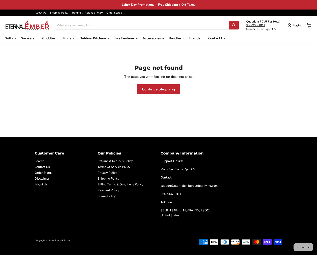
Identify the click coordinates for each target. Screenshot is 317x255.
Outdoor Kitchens (93, 38)
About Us (40, 12)
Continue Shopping (158, 89)
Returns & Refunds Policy (87, 12)
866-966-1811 (255, 25)
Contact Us (216, 38)
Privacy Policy (107, 173)
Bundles (175, 38)
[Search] (234, 25)
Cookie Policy (107, 196)
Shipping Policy (59, 12)
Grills (9, 38)
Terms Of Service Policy (114, 167)
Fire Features (125, 38)
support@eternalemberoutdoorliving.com (189, 186)
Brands (195, 38)
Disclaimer (42, 178)
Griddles (49, 38)
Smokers (28, 38)
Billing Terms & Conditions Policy (120, 184)
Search (39, 161)
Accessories (152, 38)
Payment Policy (108, 190)
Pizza (67, 38)
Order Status (114, 12)
